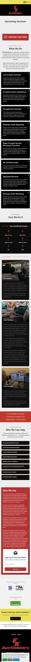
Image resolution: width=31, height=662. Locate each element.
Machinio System (11, 652)
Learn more (16, 659)
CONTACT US (15, 618)
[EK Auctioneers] (15, 643)
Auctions (13, 634)
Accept (4, 659)
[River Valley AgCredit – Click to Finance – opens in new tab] (15, 603)
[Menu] (24, 2)
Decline (10, 659)
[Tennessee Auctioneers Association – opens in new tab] (19, 588)
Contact (19, 634)
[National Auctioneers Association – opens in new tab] (10, 588)
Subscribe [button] (15, 569)
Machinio (22, 652)
